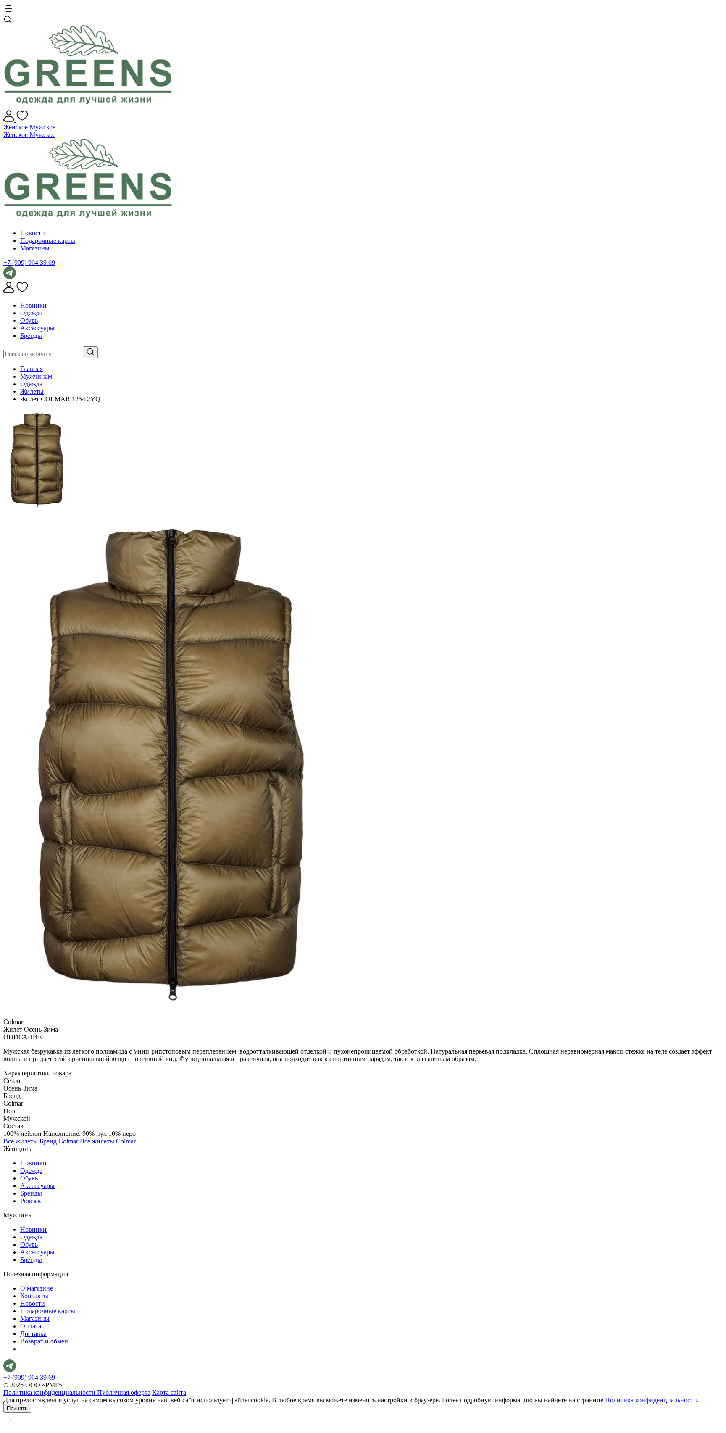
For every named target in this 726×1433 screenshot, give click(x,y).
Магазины (35, 248)
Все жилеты (20, 1141)
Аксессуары (37, 328)
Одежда (31, 312)
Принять (17, 1408)
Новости (32, 233)
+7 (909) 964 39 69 (29, 262)
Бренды (31, 335)
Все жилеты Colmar (108, 1141)
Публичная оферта (123, 1392)
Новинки (33, 305)
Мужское (42, 127)
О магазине (36, 1288)
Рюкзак (30, 1200)
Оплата (30, 1326)
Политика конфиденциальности (50, 1392)
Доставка (33, 1333)
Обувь (29, 320)
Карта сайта (169, 1392)
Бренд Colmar (58, 1141)
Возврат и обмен (44, 1341)
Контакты (34, 1295)
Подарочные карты (47, 240)
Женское (15, 127)
